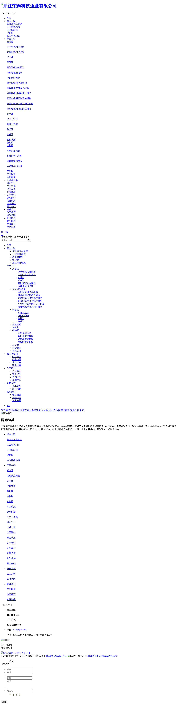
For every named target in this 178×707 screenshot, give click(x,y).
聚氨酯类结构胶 (14, 161)
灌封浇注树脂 (13, 78)
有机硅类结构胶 (14, 156)
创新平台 (11, 183)
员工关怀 (11, 212)
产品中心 (11, 39)
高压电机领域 (13, 36)
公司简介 (11, 198)
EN (6, 232)
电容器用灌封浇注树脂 (18, 88)
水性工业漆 (12, 119)
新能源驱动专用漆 (15, 67)
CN (2, 232)
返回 (82, 410)
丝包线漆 (11, 139)
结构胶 (10, 145)
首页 (9, 18)
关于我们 (11, 195)
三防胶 (10, 171)
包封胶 (10, 142)
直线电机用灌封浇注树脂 (19, 98)
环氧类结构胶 (13, 151)
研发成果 (11, 192)
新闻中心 (11, 206)
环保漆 (10, 62)
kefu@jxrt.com (20, 629)
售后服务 (11, 221)
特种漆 (10, 134)
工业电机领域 (13, 27)
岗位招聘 (11, 215)
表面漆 (10, 114)
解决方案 (11, 21)
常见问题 (11, 227)
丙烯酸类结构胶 (14, 166)
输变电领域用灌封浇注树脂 (20, 103)
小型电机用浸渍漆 (15, 47)
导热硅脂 (11, 177)
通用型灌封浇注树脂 (17, 83)
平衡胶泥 (11, 174)
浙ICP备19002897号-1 (56, 656)
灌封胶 (10, 33)
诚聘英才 (11, 209)
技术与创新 (12, 180)
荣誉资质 (11, 200)
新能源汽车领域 (14, 24)
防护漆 (10, 129)
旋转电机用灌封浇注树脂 (19, 93)
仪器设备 (11, 189)
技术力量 (11, 186)
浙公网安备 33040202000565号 (102, 656)
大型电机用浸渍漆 (15, 52)
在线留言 (11, 224)
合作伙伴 (11, 203)
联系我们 (11, 218)
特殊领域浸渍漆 (14, 72)
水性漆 (10, 57)
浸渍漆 (10, 41)
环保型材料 (12, 30)
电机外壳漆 (12, 124)
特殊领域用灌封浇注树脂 (19, 109)
